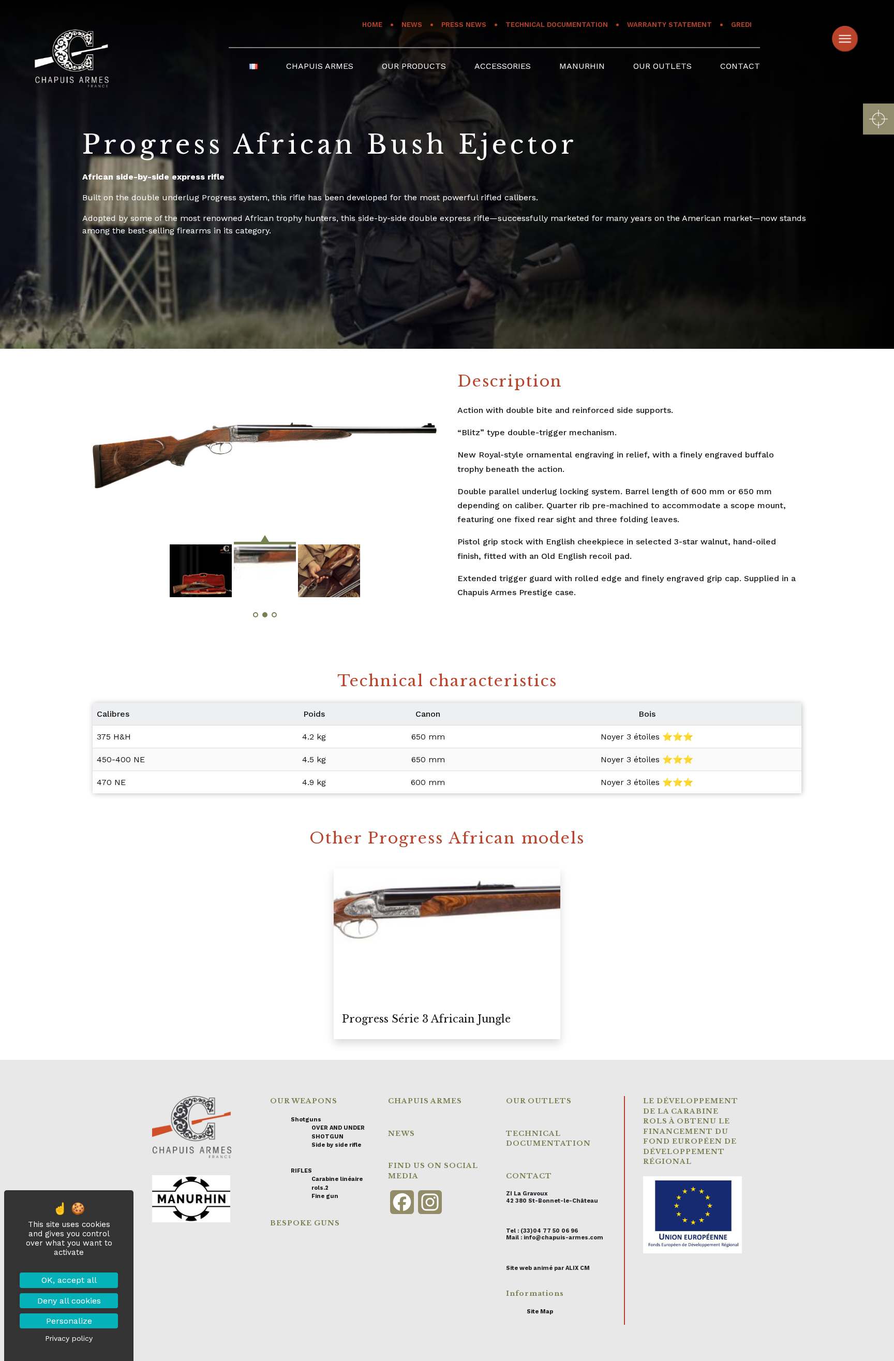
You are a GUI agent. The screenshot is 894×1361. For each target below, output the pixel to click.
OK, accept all (69, 1280)
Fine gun (324, 1196)
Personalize (69, 1321)
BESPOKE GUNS (305, 1223)
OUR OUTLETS (662, 66)
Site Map (540, 1311)
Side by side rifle (336, 1145)
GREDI (741, 24)
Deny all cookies (69, 1301)
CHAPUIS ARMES (319, 66)
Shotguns (306, 1119)
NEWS (401, 1133)
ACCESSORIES (502, 66)
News (411, 24)
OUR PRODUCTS (414, 66)
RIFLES (301, 1170)
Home (372, 24)
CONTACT (740, 66)
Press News (463, 24)
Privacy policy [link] (69, 1338)
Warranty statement (669, 24)
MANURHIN (582, 66)
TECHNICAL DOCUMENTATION (556, 24)
